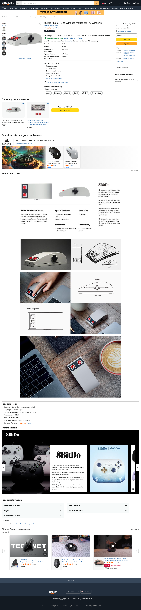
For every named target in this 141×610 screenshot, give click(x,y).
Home (79, 8)
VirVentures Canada (129, 50)
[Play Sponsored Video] (70, 546)
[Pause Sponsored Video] (45, 550)
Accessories (28, 17)
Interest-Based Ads (87, 598)
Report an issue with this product (57, 82)
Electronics (65, 8)
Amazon (125, 48)
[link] (38, 110)
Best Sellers (23, 8)
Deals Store (45, 8)
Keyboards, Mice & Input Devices (43, 17)
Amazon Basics (34, 8)
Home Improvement (89, 8)
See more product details (54, 78)
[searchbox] (58, 3)
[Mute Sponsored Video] (45, 554)
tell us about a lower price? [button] (24, 524)
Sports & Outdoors (104, 8)
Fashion (115, 8)
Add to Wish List (122, 67)
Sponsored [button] (134, 170)
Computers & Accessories (16, 17)
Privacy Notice (66, 598)
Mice (55, 17)
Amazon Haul (12, 8)
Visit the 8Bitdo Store (51, 25)
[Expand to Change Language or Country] (78, 592)
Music (73, 8)
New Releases (55, 8)
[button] (4, 8)
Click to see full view (24, 58)
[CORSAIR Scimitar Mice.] (6, 142)
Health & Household (126, 8)
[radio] (4, 24)
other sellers (69, 41)
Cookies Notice (76, 598)
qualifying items (69, 38)
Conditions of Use (56, 598)
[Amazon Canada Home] (53, 593)
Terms (80, 38)
